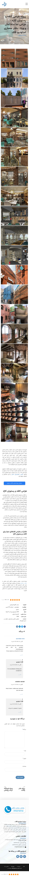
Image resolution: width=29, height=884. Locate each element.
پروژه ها (12, 866)
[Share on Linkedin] (20, 627)
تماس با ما (6, 866)
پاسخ (21, 655)
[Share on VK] (17, 627)
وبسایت (24, 766)
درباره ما (18, 866)
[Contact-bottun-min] (14, 809)
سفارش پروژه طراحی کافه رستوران (14, 483)
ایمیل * (24, 758)
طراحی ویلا (24, 831)
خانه (24, 866)
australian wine (20, 639)
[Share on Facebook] (25, 627)
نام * (25, 751)
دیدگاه (24, 729)
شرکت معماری (23, 583)
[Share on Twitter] (22, 627)
